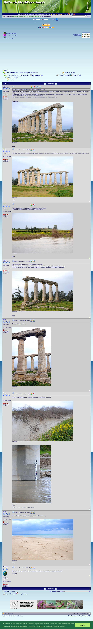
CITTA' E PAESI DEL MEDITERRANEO (18, 75)
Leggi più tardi (77, 75)
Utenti (42, 14)
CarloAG (5, 566)
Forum (21, 14)
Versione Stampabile (64, 75)
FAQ (63, 14)
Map (49, 14)
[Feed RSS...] (61, 14)
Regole (66, 14)
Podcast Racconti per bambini (11, 35)
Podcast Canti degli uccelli (11, 38)
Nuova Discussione (69, 72)
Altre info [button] (62, 626)
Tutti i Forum (8, 70)
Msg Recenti (34, 14)
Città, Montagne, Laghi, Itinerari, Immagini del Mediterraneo (22, 72)
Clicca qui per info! (46, 16)
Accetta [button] (82, 625)
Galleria (46, 14)
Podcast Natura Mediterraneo (11, 33)
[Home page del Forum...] (19, 14)
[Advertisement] (46, 51)
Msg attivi (29, 14)
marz (4, 86)
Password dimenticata (37, 22)
